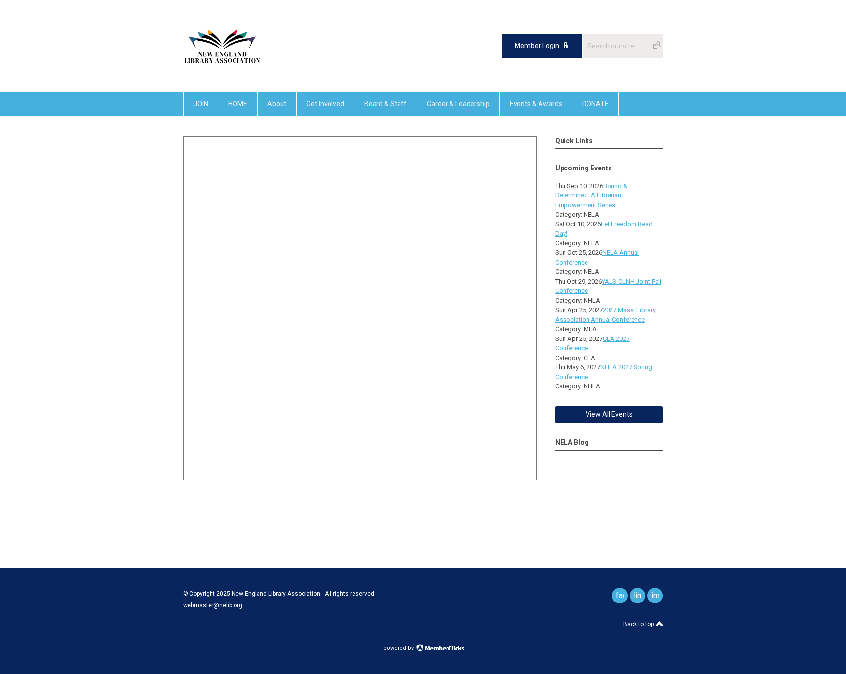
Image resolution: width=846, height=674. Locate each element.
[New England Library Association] (222, 69)
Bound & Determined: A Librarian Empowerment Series (591, 195)
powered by (399, 648)
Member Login (537, 45)
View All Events (609, 414)
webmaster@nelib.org (212, 605)
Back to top (639, 624)
